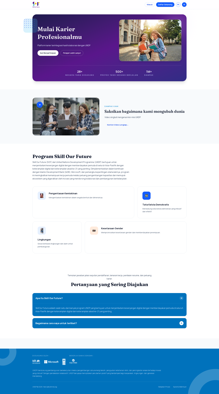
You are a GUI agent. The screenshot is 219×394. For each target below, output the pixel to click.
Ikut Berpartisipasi (48, 53)
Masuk (149, 4)
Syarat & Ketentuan (180, 387)
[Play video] (40, 105)
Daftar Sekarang (165, 4)
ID (184, 4)
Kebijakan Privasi (164, 387)
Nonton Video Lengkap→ (118, 125)
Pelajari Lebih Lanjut (72, 53)
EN (178, 4)
